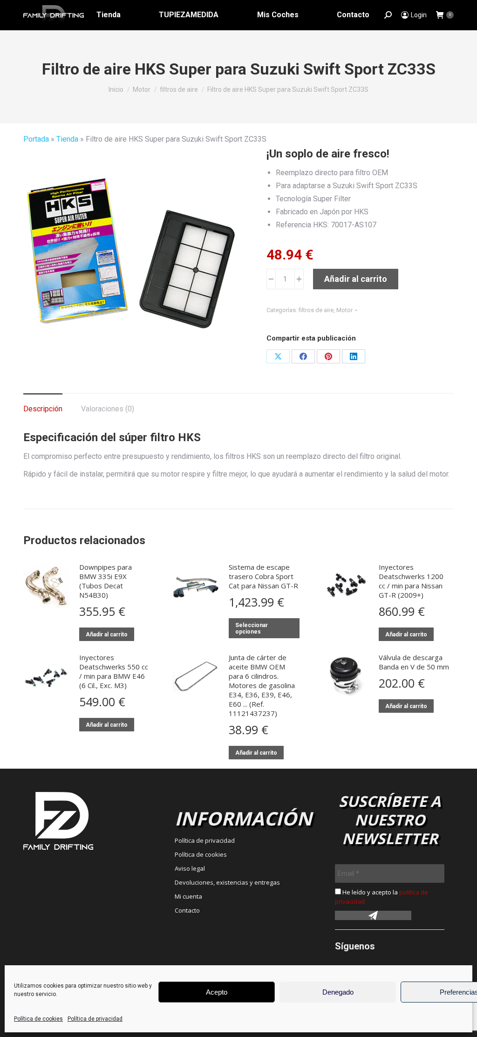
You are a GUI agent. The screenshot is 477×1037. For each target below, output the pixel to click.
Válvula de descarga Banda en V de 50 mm (414, 662)
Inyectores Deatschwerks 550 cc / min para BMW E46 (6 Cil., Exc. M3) (113, 671)
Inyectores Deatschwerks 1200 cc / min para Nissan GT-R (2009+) (411, 581)
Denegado (338, 992)
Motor (344, 310)
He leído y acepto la (381, 897)
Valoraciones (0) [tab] (107, 408)
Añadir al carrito (355, 279)
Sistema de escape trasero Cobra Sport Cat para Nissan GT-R (263, 576)
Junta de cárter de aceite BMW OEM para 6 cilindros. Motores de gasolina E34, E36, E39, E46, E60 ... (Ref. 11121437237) (262, 685)
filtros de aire (316, 310)
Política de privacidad (95, 1019)
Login (419, 15)
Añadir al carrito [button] (107, 634)
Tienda (67, 139)
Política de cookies (38, 1019)
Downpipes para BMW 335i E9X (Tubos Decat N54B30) (105, 581)
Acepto (216, 992)
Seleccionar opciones (251, 628)
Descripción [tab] (42, 408)
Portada (36, 139)
